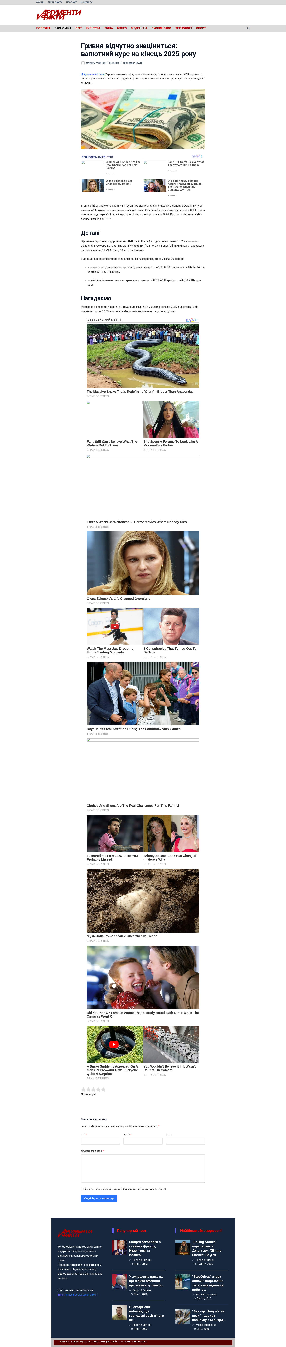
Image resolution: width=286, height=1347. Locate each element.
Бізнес (122, 28)
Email (127, 1134)
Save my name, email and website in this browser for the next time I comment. (126, 1189)
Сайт (169, 1134)
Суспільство (161, 28)
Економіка (63, 28)
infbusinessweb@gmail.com (81, 1294)
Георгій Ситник (142, 1260)
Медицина (139, 28)
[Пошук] (248, 28)
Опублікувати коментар (99, 1198)
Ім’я (84, 1134)
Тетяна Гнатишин (206, 1294)
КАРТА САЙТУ (55, 2)
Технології (183, 28)
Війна (108, 28)
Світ (78, 28)
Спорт (201, 28)
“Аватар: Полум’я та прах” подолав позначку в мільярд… (209, 1315)
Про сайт (71, 2)
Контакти (86, 2)
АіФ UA (39, 2)
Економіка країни (133, 63)
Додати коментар (92, 1150)
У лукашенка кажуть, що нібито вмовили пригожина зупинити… (146, 1281)
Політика (43, 28)
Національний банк (93, 74)
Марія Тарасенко (206, 1324)
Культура (93, 28)
